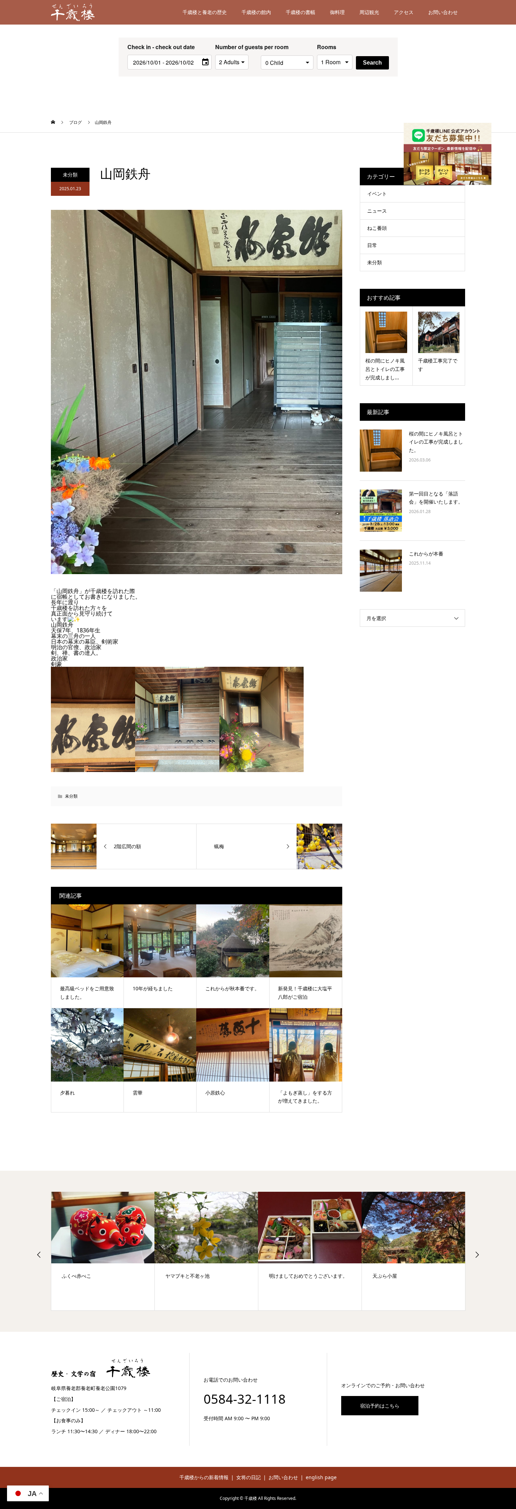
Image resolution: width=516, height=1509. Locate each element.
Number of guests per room (236, 47)
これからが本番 (426, 553)
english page (321, 1477)
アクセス (404, 12)
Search (372, 63)
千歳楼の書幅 (300, 12)
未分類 (70, 174)
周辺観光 (369, 12)
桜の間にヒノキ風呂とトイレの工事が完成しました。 (436, 442)
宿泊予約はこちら (379, 1405)
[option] (103, 1251)
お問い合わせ (443, 12)
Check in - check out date (161, 47)
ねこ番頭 (377, 228)
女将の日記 (248, 1477)
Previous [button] (38, 1254)
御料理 (337, 12)
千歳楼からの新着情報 (204, 1477)
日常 (372, 245)
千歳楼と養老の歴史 (205, 12)
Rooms (326, 47)
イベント (377, 193)
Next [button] (477, 1254)
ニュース (377, 210)
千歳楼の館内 (256, 12)
